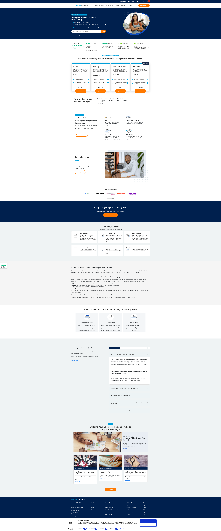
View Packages (143, 5)
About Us (93, 505)
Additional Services (110, 5)
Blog (92, 509)
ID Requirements (146, 509)
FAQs (144, 512)
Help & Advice (124, 5)
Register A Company (99, 5)
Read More (125, 448)
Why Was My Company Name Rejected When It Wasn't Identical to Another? (135, 472)
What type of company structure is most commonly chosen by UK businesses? (127, 402)
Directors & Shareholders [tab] (141, 347)
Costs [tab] (132, 347)
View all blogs (109, 489)
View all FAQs (74, 360)
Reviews (92, 507)
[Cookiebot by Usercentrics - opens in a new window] (70, 529)
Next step (78, 172)
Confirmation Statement (131, 507)
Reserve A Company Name (110, 516)
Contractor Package (108, 514)
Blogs (117, 5)
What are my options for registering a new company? (124, 388)
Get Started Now (109, 215)
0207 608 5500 (77, 502)
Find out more (139, 101)
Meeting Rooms (129, 509)
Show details (123, 528)
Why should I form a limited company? (120, 410)
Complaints (145, 507)
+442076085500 (79, 505)
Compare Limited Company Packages (112, 505)
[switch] (96, 529)
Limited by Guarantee (109, 512)
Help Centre (145, 505)
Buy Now (79, 91)
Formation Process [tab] (125, 347)
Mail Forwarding (129, 512)
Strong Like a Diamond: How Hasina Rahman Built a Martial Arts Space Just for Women (85, 472)
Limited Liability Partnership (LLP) (111, 509)
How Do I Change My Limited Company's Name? (108, 471)
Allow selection (148, 524)
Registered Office (129, 505)
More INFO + (81, 87)
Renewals (128, 514)
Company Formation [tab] (114, 347)
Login (130, 5)
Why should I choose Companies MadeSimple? (122, 354)
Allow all (148, 521)
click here (95, 294)
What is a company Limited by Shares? (120, 395)
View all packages (75, 35)
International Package (109, 507)
